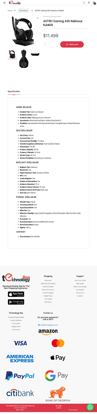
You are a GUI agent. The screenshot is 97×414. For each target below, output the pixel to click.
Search (84, 2)
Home (10, 11)
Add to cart (73, 44)
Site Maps (59, 406)
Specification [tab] (14, 91)
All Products (23, 11)
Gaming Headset (56, 16)
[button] (37, 18)
